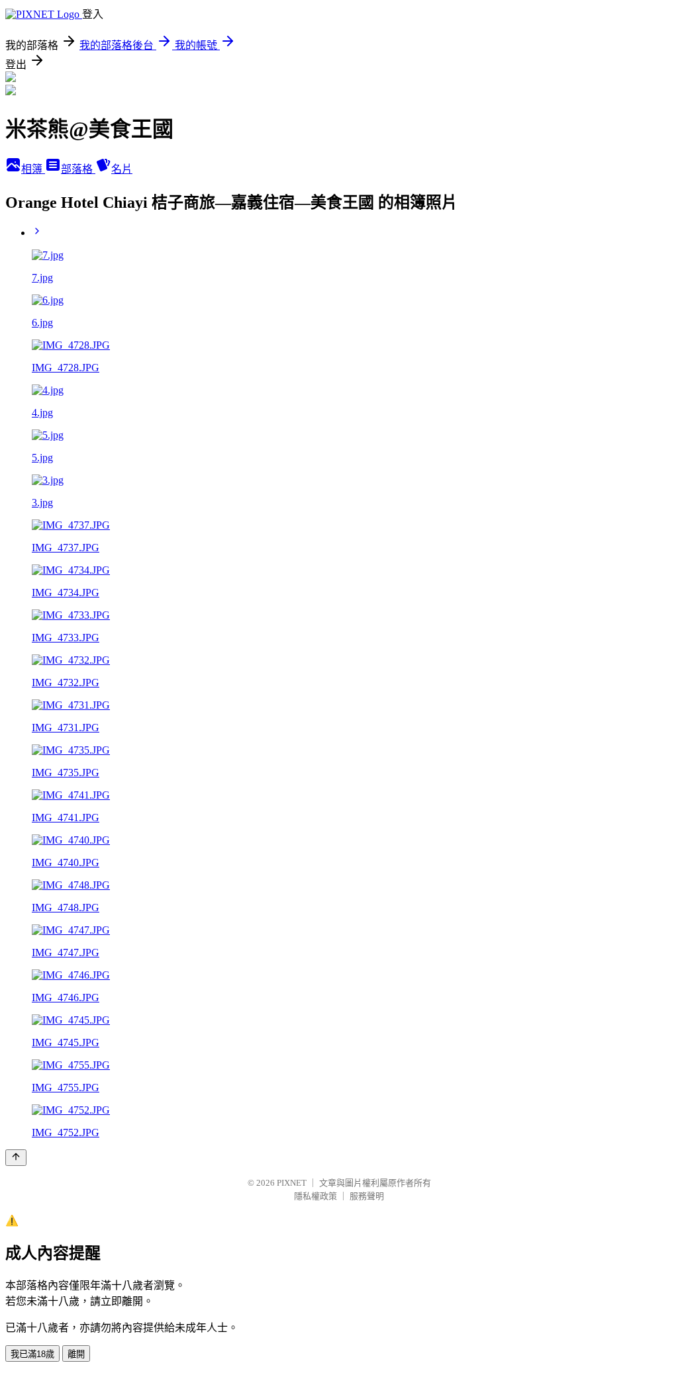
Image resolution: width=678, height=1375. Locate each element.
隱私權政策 (315, 1196)
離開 (76, 1354)
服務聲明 (367, 1196)
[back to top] (15, 1157)
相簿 (33, 169)
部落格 (78, 169)
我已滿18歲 (32, 1354)
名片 (121, 169)
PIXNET (292, 1183)
